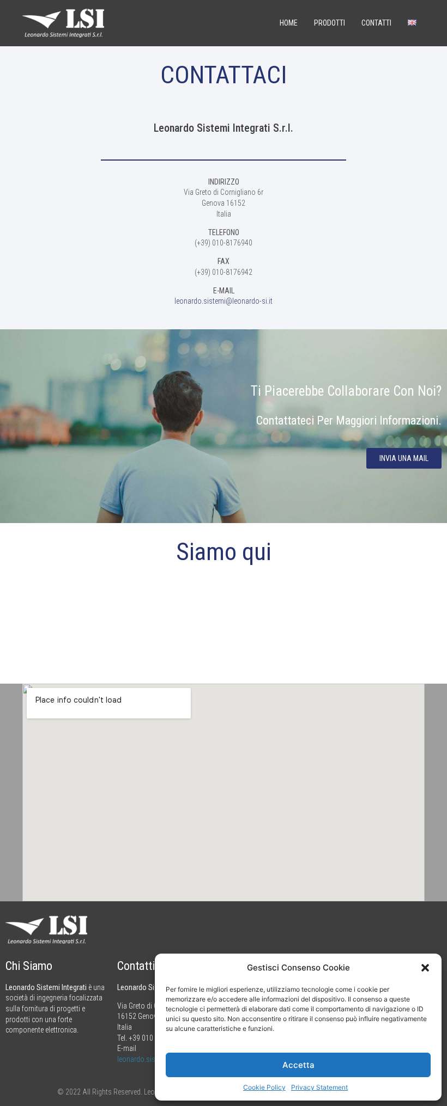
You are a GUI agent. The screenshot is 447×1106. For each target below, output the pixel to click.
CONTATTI (376, 23)
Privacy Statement (319, 1087)
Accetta (298, 1065)
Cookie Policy (264, 1087)
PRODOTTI (329, 23)
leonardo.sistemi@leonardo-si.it (223, 301)
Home (289, 23)
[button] (425, 967)
